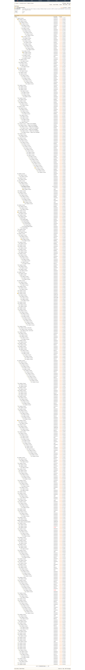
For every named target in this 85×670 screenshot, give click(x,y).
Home (24, 0)
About (32, 0)
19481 (69, 7)
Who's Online (65, 4)
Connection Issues (23, 3)
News (57, 0)
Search (60, 4)
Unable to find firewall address (22, 520)
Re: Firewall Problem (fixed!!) (27, 226)
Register (48, 0)
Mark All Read (21, 668)
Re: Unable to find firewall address (25, 521)
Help (65, 0)
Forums (17, 3)
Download (40, 0)
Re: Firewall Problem (24, 219)
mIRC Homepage (67, 668)
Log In (69, 3)
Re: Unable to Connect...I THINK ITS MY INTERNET (27, 123)
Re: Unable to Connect (21, 7)
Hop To (37, 666)
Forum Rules (17, 668)
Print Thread (16, 6)
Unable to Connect (20, 18)
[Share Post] (66, 7)
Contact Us (60, 668)
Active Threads (55, 4)
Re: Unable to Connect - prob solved (25, 327)
